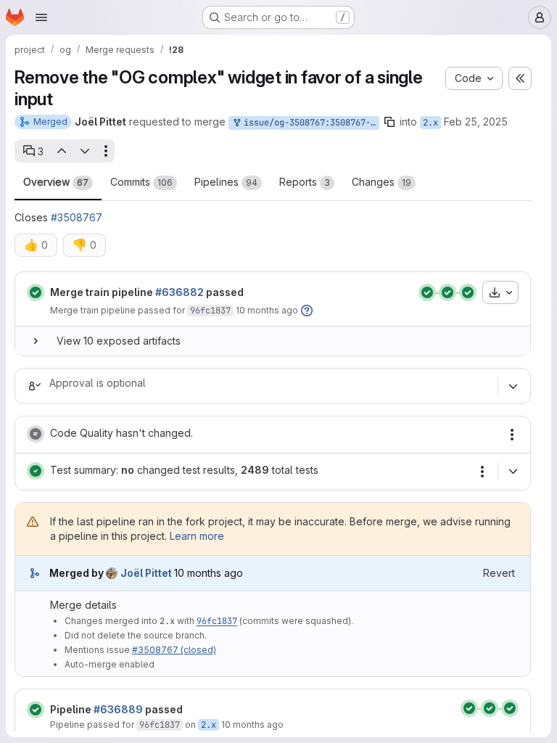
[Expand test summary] (512, 471)
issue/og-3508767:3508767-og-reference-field (309, 122)
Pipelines (225, 182)
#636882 (179, 292)
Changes (381, 182)
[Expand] (35, 341)
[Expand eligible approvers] (512, 386)
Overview (55, 182)
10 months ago (267, 310)
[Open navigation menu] (41, 17)
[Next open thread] (84, 151)
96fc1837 (210, 310)
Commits (141, 182)
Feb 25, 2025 (476, 121)
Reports (304, 182)
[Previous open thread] (61, 151)
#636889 (118, 709)
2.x (430, 122)
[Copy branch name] (389, 122)
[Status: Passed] (35, 292)
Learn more (197, 536)
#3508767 (76, 217)
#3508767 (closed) (174, 649)
